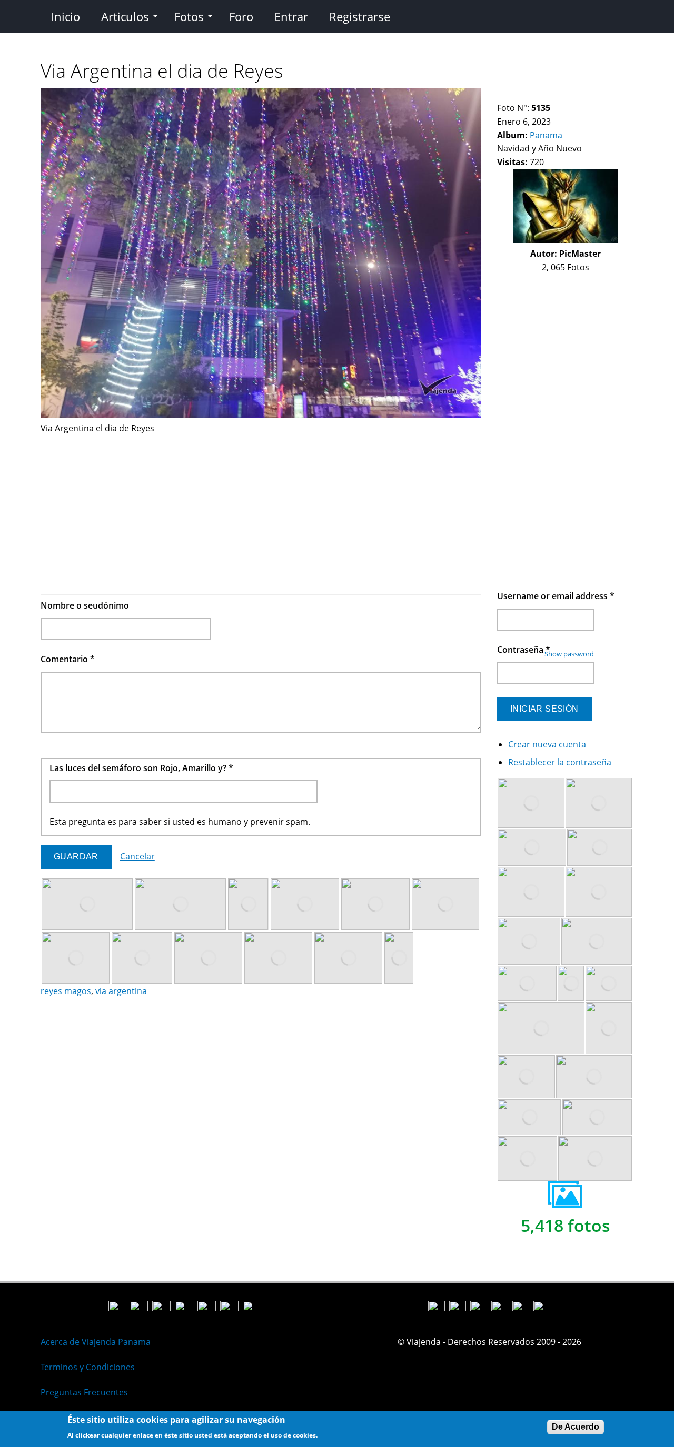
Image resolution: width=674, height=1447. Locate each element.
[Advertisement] (261, 509)
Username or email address (555, 596)
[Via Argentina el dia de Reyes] (261, 415)
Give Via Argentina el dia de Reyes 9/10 (573, 95)
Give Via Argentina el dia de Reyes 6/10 (546, 95)
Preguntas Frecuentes (84, 1392)
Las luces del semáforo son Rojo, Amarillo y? (141, 768)
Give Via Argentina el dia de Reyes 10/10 (582, 95)
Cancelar (137, 856)
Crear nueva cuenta (547, 744)
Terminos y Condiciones (88, 1367)
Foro (241, 16)
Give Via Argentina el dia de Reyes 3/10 (519, 95)
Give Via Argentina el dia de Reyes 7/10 (555, 95)
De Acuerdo (575, 1426)
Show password (569, 654)
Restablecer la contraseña (559, 762)
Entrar (291, 16)
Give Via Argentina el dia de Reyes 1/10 (501, 95)
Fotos (189, 16)
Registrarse (359, 16)
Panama (546, 135)
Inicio (65, 16)
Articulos (125, 16)
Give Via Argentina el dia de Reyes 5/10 (537, 95)
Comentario (68, 659)
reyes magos (66, 991)
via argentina (121, 991)
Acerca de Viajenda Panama (96, 1342)
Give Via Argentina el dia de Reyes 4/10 (528, 95)
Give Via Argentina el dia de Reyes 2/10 (510, 95)
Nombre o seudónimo (85, 605)
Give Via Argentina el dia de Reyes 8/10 (564, 95)
